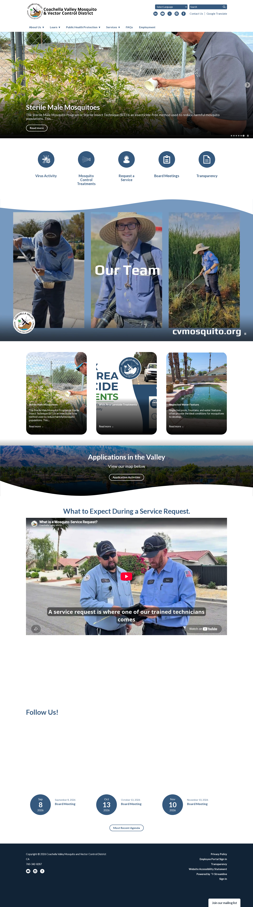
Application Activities (126, 477)
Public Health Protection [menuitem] (81, 27)
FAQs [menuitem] (129, 27)
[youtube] (162, 14)
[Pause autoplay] (248, 135)
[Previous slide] (5, 85)
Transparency (219, 864)
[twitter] (169, 14)
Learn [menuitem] (53, 27)
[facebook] (183, 14)
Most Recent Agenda (126, 827)
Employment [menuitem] (147, 27)
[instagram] (177, 14)
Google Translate (217, 13)
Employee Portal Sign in (213, 859)
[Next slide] (247, 85)
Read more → (36, 426)
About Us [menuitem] (35, 27)
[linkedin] (155, 14)
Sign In (223, 878)
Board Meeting (65, 804)
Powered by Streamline (212, 874)
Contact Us (196, 13)
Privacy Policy (219, 854)
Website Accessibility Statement (208, 869)
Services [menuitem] (111, 27)
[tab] (231, 135)
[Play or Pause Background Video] (245, 334)
